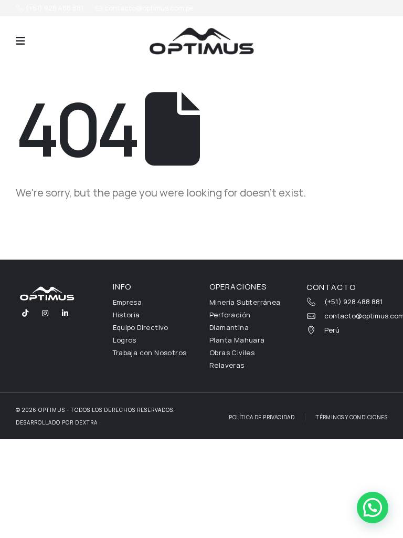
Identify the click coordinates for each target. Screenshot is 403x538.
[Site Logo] (201, 41)
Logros (124, 340)
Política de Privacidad (261, 417)
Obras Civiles (231, 352)
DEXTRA (86, 422)
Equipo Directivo (140, 327)
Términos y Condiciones (351, 417)
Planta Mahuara (237, 340)
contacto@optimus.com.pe (148, 8)
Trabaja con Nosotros (150, 352)
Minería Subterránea (245, 302)
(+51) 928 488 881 (53, 8)
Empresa (127, 302)
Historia (126, 314)
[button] (20, 41)
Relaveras (227, 365)
